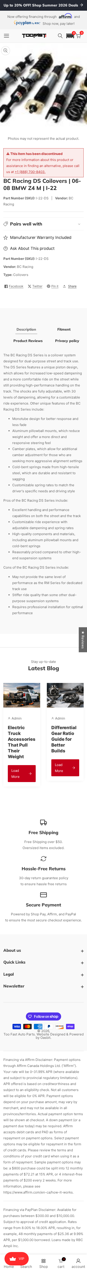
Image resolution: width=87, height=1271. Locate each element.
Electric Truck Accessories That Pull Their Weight (21, 742)
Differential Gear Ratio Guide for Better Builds (64, 739)
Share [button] (72, 286)
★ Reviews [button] (83, 640)
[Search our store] (61, 36)
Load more (15, 773)
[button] (70, 36)
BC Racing (25, 266)
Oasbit (45, 1037)
